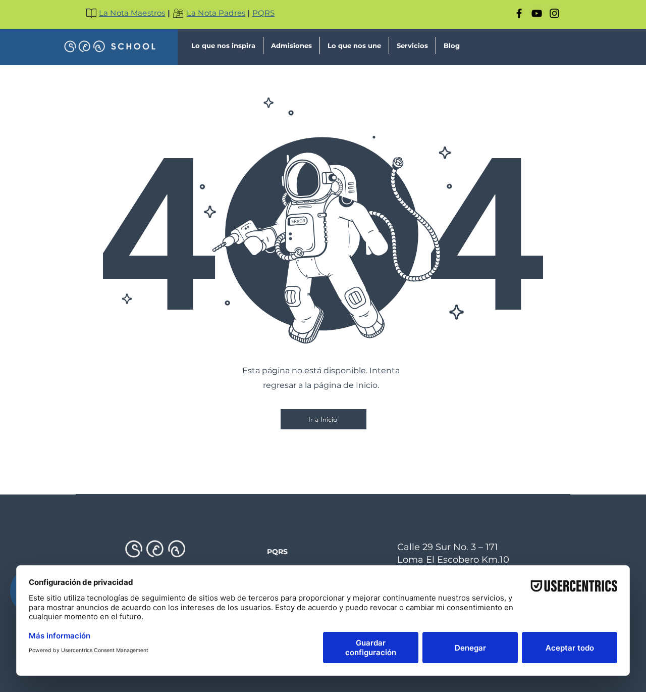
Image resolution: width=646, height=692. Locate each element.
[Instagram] (554, 13)
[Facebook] (519, 13)
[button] (223, 45)
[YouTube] (536, 13)
